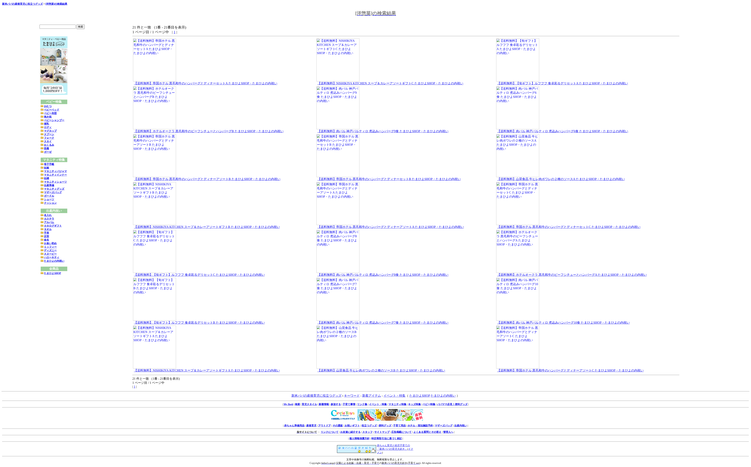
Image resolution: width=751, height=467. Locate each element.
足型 (46, 236)
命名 (46, 239)
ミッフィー (50, 246)
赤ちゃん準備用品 (294, 425)
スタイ (48, 141)
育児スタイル (309, 404)
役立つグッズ (369, 425)
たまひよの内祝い (54, 260)
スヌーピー (50, 253)
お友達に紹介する (350, 431)
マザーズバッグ (53, 192)
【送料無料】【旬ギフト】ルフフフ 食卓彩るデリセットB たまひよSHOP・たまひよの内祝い (199, 322)
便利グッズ (385, 425)
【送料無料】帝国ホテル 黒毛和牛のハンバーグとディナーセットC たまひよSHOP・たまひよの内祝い (569, 227)
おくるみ (49, 144)
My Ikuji (288, 404)
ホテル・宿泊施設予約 (420, 425)
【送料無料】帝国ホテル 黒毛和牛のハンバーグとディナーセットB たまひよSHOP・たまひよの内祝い (389, 179)
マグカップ (50, 130)
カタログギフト (53, 225)
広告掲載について (401, 431)
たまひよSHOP (52, 273)
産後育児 (311, 425)
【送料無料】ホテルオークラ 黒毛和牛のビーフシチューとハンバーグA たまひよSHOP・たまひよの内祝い (572, 274)
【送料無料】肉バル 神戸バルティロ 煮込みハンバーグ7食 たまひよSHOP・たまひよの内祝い (382, 322)
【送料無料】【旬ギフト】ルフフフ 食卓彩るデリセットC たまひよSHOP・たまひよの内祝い (199, 274)
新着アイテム (371, 395)
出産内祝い (460, 425)
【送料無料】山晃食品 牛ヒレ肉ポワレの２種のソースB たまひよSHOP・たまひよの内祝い (381, 370)
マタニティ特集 (397, 404)
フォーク (49, 137)
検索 (297, 404)
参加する (336, 404)
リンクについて (330, 431)
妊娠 (46, 167)
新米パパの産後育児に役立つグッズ (22, 3)
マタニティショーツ (55, 181)
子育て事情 (349, 404)
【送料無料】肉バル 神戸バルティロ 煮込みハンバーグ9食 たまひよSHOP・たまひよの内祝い (382, 131)
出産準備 (49, 185)
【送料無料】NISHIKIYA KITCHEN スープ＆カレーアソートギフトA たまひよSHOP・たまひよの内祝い (207, 370)
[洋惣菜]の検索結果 (56, 3)
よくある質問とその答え (427, 431)
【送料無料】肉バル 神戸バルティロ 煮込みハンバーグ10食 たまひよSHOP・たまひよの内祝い (563, 322)
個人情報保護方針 (359, 438)
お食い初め (50, 243)
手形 (46, 232)
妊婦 (46, 178)
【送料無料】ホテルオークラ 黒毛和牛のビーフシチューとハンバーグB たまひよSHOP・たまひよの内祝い (209, 131)
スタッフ (367, 431)
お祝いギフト (352, 425)
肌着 (46, 148)
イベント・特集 (394, 395)
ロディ (48, 127)
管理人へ (448, 431)
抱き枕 (48, 116)
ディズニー (50, 250)
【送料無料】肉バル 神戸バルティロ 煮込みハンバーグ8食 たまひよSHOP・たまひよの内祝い (382, 274)
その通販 (338, 425)
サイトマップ (382, 431)
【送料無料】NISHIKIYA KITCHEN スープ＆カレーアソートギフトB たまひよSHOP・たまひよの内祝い (207, 227)
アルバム (49, 222)
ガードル (49, 195)
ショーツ (49, 199)
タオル (48, 229)
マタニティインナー (55, 174)
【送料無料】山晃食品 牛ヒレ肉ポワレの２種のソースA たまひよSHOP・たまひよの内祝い (561, 179)
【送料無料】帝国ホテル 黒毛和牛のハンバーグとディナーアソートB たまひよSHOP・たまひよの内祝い (207, 179)
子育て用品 (399, 425)
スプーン (49, 134)
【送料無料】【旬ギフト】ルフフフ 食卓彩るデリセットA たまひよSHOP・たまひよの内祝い (562, 83)
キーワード (352, 395)
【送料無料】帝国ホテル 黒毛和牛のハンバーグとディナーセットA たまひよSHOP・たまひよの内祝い (205, 83)
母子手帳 (49, 164)
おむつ (48, 106)
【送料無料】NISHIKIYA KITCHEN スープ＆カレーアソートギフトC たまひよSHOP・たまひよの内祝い (390, 83)
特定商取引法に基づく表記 (386, 438)
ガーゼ (48, 151)
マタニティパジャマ (55, 171)
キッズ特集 (414, 404)
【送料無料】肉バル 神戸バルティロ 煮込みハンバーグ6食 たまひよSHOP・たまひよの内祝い (562, 131)
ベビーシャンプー (54, 120)
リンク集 (362, 404)
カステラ (49, 218)
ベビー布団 (50, 113)
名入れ (48, 215)
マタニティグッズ (54, 188)
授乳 (46, 123)
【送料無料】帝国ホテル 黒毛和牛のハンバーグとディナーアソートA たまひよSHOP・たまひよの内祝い (390, 227)
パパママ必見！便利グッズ (452, 404)
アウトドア (324, 425)
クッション (50, 202)
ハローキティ (51, 257)
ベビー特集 (429, 404)
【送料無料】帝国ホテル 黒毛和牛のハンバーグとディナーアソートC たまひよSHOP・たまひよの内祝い (570, 370)
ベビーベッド (51, 109)
